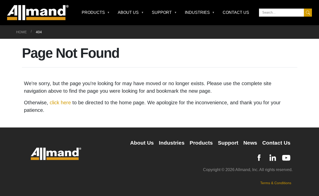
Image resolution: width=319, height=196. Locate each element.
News (250, 143)
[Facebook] (259, 157)
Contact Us (236, 12)
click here (60, 102)
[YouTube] (286, 157)
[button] (96, 13)
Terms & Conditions (275, 183)
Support (228, 143)
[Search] (308, 13)
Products (201, 143)
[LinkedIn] (273, 157)
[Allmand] (40, 12)
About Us (142, 143)
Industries (172, 143)
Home (21, 32)
